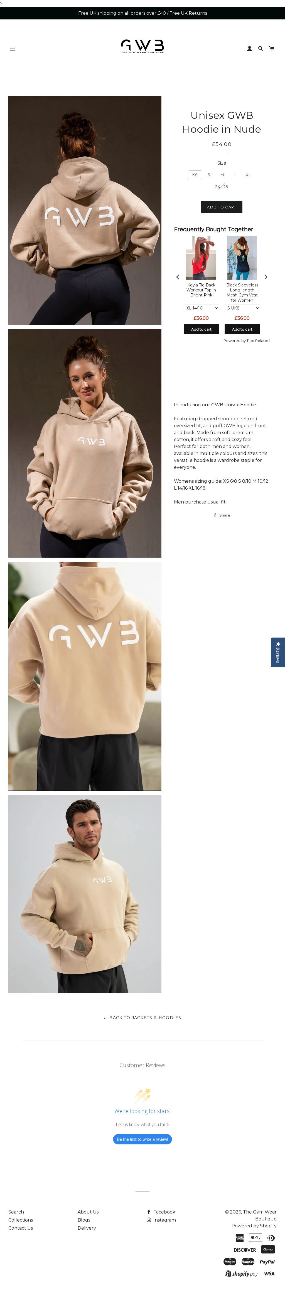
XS (195, 174)
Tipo (250, 340)
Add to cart (201, 329)
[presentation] (178, 277)
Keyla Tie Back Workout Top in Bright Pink (201, 290)
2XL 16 (221, 186)
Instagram (164, 1220)
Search (16, 1212)
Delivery (87, 1228)
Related (262, 340)
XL (248, 174)
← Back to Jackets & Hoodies (142, 1017)
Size (221, 163)
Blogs (84, 1220)
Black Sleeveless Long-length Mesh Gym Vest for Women (242, 293)
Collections (20, 1220)
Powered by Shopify (254, 1225)
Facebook (163, 1212)
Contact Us (20, 1228)
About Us (88, 1212)
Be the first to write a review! (142, 1139)
